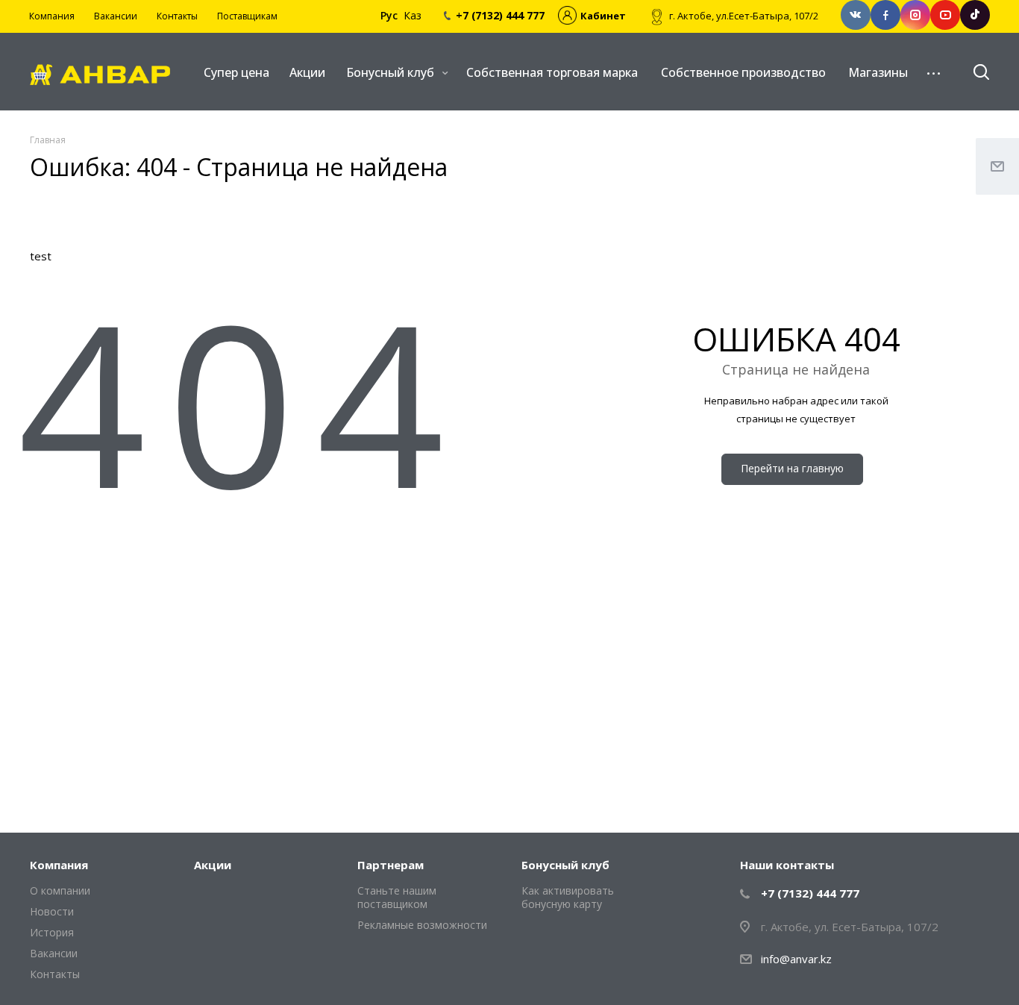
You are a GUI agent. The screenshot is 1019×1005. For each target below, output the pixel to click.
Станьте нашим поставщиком (396, 897)
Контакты (55, 974)
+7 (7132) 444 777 (810, 893)
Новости (52, 911)
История (52, 932)
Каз (412, 15)
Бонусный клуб (391, 72)
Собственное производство (743, 72)
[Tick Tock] (975, 15)
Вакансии (54, 953)
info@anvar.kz (796, 958)
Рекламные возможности (422, 925)
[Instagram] (915, 15)
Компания (59, 864)
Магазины (878, 72)
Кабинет (603, 15)
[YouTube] (945, 15)
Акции (307, 72)
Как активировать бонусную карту (567, 897)
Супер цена (236, 72)
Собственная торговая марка (552, 72)
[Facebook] (885, 15)
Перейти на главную (792, 468)
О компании (60, 890)
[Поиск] (974, 72)
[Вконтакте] (856, 15)
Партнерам (390, 864)
